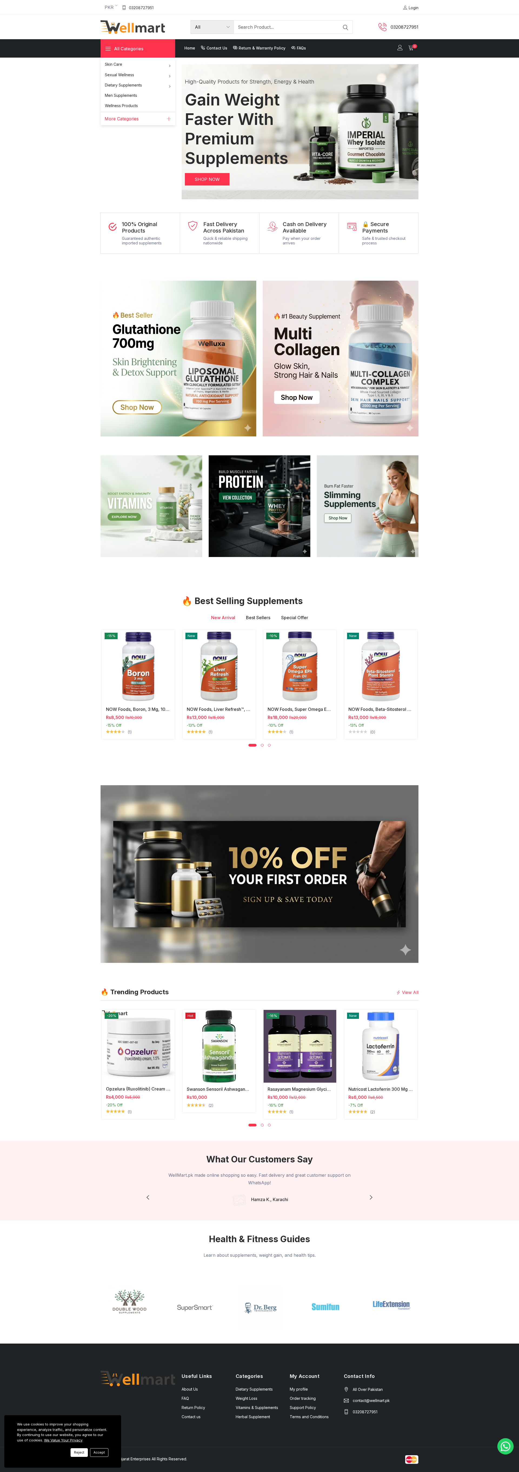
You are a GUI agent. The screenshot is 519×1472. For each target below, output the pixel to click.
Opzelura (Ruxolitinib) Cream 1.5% (141, 1089)
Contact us (217, 48)
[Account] (400, 48)
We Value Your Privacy (63, 1440)
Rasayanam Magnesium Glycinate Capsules (312, 1089)
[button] (194, 131)
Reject (79, 1452)
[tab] (223, 617)
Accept (99, 1452)
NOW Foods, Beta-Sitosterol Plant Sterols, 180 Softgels (404, 709)
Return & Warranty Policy (262, 48)
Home (189, 48)
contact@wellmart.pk (371, 1400)
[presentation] (148, 1197)
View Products (213, 160)
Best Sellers (258, 617)
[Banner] (178, 358)
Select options (109, 664)
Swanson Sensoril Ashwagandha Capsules (230, 1089)
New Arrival (223, 617)
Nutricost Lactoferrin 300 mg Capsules (388, 1089)
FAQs (301, 48)
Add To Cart (109, 1044)
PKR (109, 7)
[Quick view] (109, 676)
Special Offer (294, 617)
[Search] (345, 27)
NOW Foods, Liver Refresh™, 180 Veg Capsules (235, 709)
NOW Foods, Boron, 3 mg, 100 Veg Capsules (152, 709)
